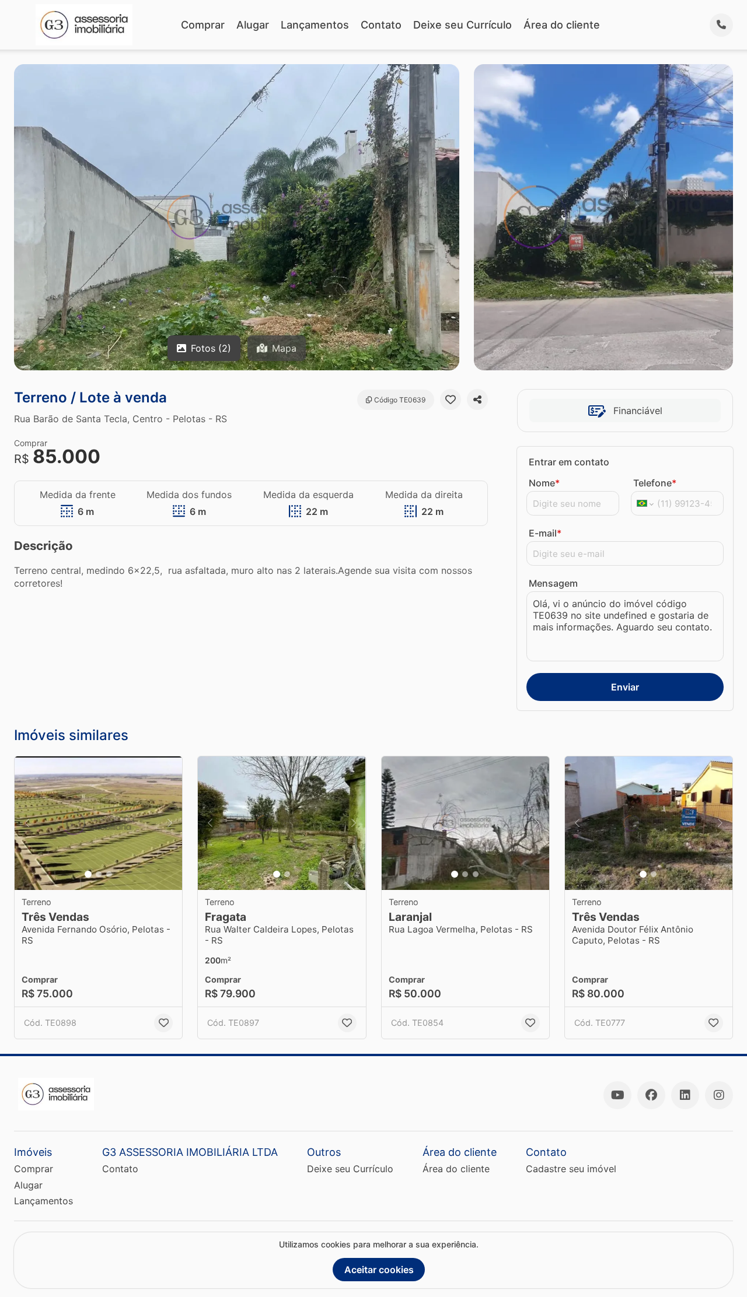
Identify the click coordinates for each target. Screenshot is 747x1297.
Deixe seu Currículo (462, 25)
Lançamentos (315, 25)
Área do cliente (561, 25)
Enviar (625, 687)
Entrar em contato (569, 462)
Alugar (252, 25)
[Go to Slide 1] (88, 874)
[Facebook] (651, 1095)
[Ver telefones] (721, 25)
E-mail (545, 533)
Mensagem (553, 583)
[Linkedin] (685, 1095)
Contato (381, 25)
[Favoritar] (450, 399)
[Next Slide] (170, 823)
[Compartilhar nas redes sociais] (477, 399)
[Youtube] (617, 1095)
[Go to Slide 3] (109, 874)
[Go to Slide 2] (99, 874)
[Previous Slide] (27, 823)
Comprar (203, 25)
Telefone (654, 483)
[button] (98, 823)
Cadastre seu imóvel (571, 1169)
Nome (544, 483)
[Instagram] (719, 1095)
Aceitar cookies (379, 1269)
